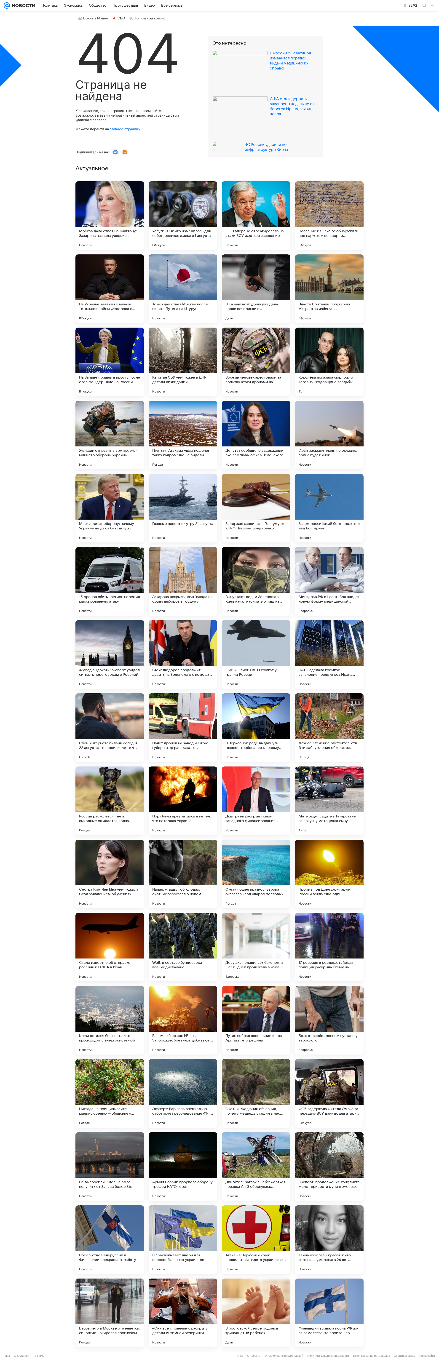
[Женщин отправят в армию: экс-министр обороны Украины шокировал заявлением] (109, 435)
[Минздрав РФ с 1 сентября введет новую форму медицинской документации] (329, 581)
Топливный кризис (150, 18)
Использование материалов (371, 1355)
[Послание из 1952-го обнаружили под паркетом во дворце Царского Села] (329, 215)
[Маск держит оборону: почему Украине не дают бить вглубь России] (109, 508)
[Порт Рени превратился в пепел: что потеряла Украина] (183, 800)
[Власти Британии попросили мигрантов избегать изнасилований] (329, 288)
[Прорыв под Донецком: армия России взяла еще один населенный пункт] (329, 874)
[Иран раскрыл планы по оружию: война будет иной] (329, 435)
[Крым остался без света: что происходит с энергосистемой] (109, 1020)
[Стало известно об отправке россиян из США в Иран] (109, 947)
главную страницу (125, 129)
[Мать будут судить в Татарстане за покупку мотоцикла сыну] (329, 800)
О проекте (253, 1355)
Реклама (38, 1355)
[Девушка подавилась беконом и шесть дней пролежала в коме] (256, 947)
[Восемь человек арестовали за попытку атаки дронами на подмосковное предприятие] (256, 362)
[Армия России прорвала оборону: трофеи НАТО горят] (183, 1166)
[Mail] (7, 5)
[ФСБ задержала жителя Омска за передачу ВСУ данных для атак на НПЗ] (329, 1093)
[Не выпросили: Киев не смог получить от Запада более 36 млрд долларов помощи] (109, 1166)
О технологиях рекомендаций (284, 1355)
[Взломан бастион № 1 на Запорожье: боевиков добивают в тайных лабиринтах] (183, 1020)
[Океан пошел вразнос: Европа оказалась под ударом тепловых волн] (256, 874)
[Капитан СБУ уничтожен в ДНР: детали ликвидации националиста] (183, 362)
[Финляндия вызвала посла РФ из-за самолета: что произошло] (329, 1313)
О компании (21, 1355)
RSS (240, 1355)
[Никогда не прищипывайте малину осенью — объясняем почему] (109, 1093)
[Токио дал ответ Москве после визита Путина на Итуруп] (183, 288)
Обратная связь (404, 1355)
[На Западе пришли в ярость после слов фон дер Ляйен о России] (109, 362)
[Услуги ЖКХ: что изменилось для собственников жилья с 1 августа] (183, 215)
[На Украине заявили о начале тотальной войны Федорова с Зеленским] (109, 288)
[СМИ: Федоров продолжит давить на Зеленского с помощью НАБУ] (183, 654)
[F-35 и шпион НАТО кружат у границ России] (256, 654)
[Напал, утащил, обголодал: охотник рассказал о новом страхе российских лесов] (183, 874)
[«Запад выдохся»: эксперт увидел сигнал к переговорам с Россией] (109, 654)
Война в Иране (95, 18)
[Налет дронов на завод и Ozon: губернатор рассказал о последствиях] (183, 727)
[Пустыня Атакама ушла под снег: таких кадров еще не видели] (183, 435)
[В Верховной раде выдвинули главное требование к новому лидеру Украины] (256, 727)
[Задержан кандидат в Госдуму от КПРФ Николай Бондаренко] (256, 508)
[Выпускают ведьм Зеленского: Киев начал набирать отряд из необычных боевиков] (256, 581)
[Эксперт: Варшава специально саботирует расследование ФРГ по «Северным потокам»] (183, 1093)
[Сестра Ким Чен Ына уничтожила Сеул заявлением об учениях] (109, 874)
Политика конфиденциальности (328, 1355)
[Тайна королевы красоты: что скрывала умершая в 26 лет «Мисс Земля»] (329, 1239)
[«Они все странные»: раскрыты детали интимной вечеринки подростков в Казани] (183, 1313)
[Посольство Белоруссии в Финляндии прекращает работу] (109, 1239)
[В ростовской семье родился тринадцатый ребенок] (256, 1313)
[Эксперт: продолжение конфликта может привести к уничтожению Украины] (329, 1166)
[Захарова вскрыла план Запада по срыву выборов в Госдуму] (183, 581)
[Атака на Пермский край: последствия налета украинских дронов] (256, 1239)
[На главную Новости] (22, 5)
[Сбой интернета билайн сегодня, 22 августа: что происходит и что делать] (109, 727)
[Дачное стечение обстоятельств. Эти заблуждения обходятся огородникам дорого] (329, 727)
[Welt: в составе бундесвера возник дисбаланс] (183, 947)
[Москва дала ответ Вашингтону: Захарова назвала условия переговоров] (109, 215)
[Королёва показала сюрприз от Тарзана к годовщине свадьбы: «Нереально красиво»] (329, 362)
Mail (7, 1355)
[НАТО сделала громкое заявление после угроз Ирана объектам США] (329, 654)
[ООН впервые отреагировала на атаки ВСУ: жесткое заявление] (256, 215)
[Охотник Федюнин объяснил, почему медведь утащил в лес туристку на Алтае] (256, 1093)
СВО (121, 18)
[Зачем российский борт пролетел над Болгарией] (329, 508)
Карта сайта (427, 1355)
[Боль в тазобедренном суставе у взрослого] (329, 1020)
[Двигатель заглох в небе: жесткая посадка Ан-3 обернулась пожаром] (256, 1166)
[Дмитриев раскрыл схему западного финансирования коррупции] (256, 800)
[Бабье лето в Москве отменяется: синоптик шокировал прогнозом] (109, 1313)
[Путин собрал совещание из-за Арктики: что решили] (256, 1020)
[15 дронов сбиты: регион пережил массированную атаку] (109, 581)
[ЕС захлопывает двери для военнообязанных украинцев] (183, 1239)
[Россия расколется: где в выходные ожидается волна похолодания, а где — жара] (109, 800)
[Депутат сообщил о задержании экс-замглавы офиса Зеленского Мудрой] (256, 435)
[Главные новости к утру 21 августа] (183, 508)
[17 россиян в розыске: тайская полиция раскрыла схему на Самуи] (329, 947)
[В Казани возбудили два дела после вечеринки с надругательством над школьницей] (256, 288)
